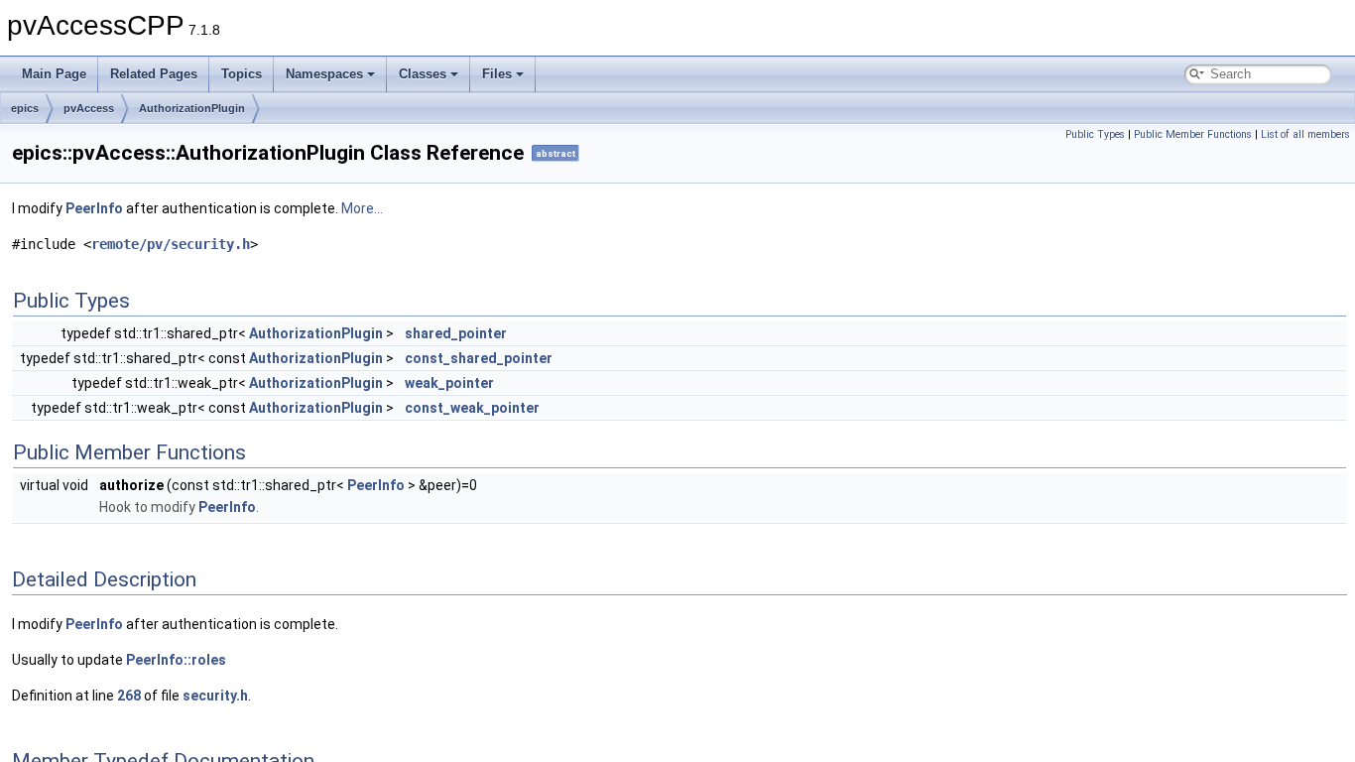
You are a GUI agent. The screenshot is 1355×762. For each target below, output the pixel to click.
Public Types (1095, 134)
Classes (422, 73)
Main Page (54, 73)
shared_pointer (456, 333)
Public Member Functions (1193, 134)
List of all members (1305, 134)
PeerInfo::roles (176, 660)
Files (497, 73)
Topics (241, 73)
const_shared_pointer (479, 358)
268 (129, 695)
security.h (215, 695)
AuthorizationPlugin (192, 108)
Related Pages (153, 73)
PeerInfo (94, 208)
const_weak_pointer (472, 408)
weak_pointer (449, 383)
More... (362, 208)
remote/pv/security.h (170, 244)
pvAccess (88, 108)
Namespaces (324, 73)
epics (25, 108)
